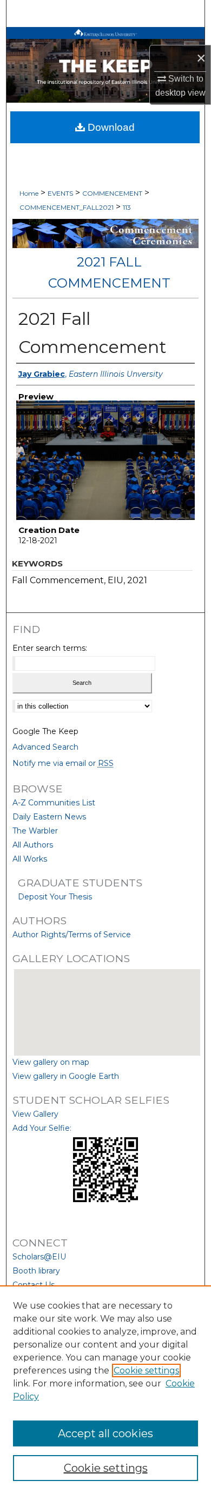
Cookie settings (146, 1370)
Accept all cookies (105, 1433)
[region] (105, 1389)
